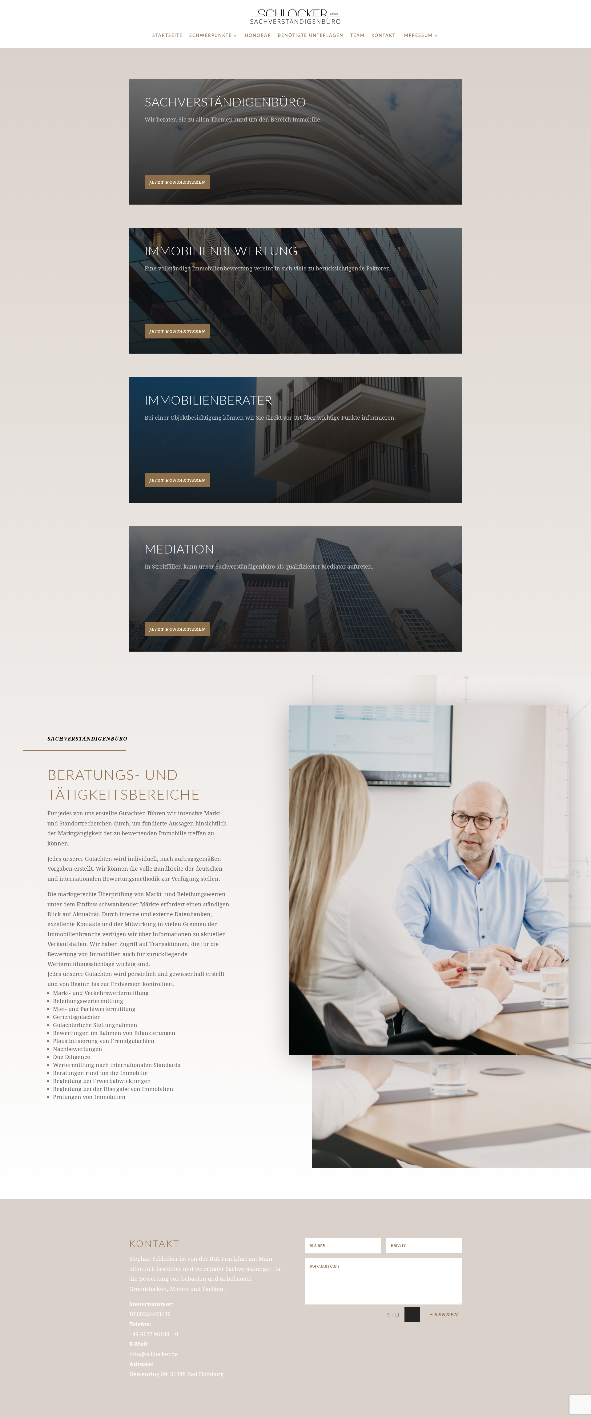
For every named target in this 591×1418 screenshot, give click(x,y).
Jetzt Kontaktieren (177, 182)
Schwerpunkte (210, 36)
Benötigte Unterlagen (311, 36)
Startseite (167, 36)
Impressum (417, 36)
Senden (446, 1314)
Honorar (258, 36)
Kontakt (384, 36)
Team (357, 36)
